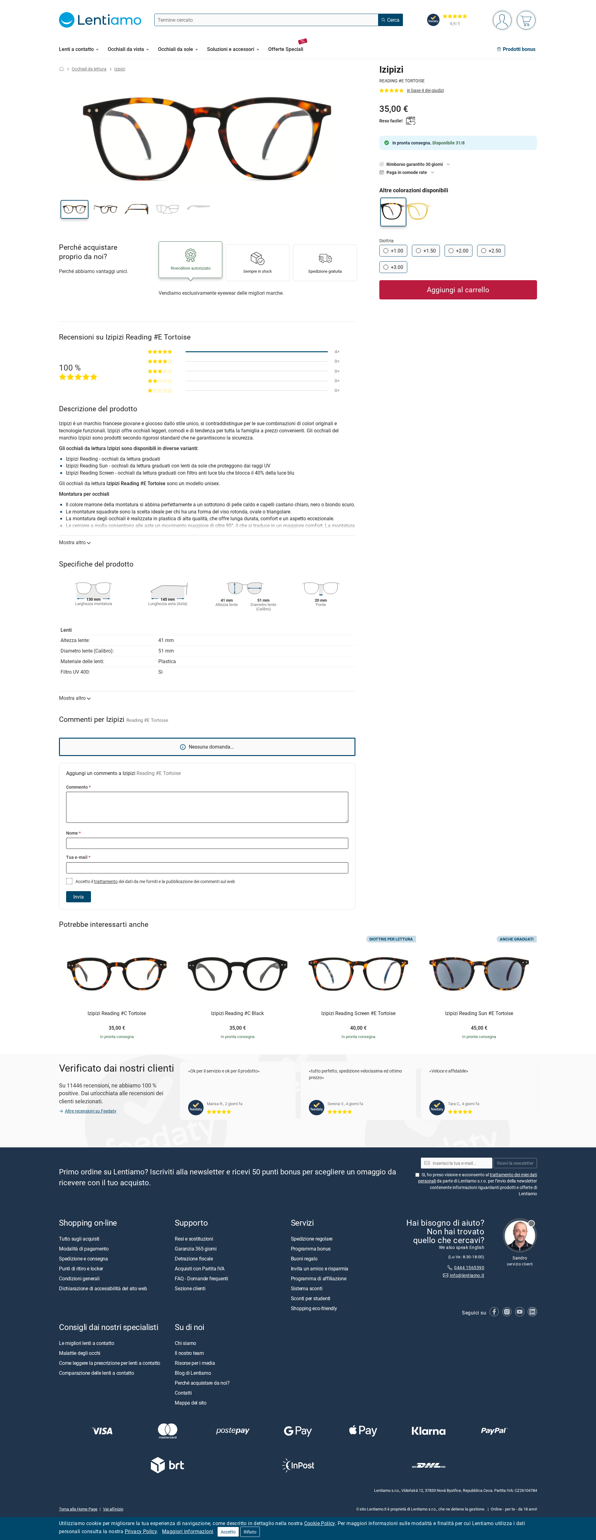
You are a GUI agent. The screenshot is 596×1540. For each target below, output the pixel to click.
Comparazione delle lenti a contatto (96, 1372)
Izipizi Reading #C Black (237, 1013)
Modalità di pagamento (84, 1248)
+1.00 (397, 250)
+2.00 (462, 250)
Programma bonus (311, 1248)
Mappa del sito (190, 1402)
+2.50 (495, 250)
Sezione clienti (190, 1288)
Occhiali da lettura (89, 69)
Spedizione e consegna (83, 1258)
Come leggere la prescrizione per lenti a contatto (109, 1363)
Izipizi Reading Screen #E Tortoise (358, 1013)
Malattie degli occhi (79, 1353)
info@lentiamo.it (467, 1275)
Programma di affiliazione (318, 1278)
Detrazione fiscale (194, 1258)
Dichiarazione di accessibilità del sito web (103, 1288)
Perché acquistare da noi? (202, 1382)
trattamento (106, 881)
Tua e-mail (78, 857)
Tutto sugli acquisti (79, 1238)
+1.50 (429, 250)
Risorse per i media (195, 1363)
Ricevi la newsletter (515, 1163)
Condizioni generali (79, 1278)
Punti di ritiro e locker (81, 1268)
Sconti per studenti (310, 1298)
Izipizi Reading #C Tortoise (117, 1013)
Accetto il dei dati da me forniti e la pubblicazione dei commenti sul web (154, 881)
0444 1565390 (469, 1268)
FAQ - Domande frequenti (201, 1278)
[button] (74, 209)
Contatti (183, 1392)
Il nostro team (189, 1353)
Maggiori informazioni (187, 1531)
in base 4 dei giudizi (425, 90)
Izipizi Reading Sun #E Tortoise (479, 1013)
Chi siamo (185, 1343)
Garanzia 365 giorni (195, 1248)
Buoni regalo (304, 1258)
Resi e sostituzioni (194, 1238)
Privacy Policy (141, 1531)
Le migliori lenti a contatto (86, 1343)
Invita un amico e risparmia (320, 1268)
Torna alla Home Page (78, 1509)
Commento (78, 787)
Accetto (228, 1532)
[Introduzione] (61, 69)
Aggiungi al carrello (458, 289)
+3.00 (397, 267)
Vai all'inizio (113, 1509)
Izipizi (119, 69)
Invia (78, 896)
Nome (73, 833)
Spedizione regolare (311, 1238)
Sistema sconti (307, 1288)
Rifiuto (250, 1532)
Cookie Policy (319, 1523)
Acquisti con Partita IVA (199, 1268)
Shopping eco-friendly (314, 1308)
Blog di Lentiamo (193, 1372)
